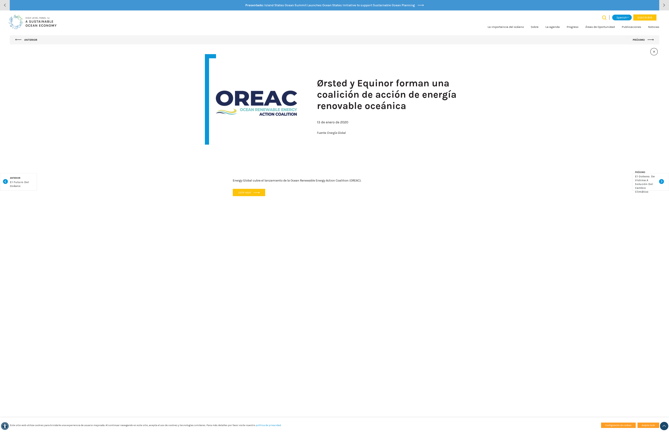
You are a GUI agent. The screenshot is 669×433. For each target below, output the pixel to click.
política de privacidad (268, 425)
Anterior (30, 39)
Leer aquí (245, 192)
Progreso (572, 27)
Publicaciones (631, 27)
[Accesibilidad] (5, 426)
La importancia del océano (506, 27)
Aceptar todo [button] (648, 425)
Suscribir (644, 17)
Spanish (622, 17)
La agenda (552, 27)
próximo (639, 39)
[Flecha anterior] (5, 5)
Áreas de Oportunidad (600, 27)
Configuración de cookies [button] (618, 425)
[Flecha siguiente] (664, 5)
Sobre (535, 27)
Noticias (653, 27)
